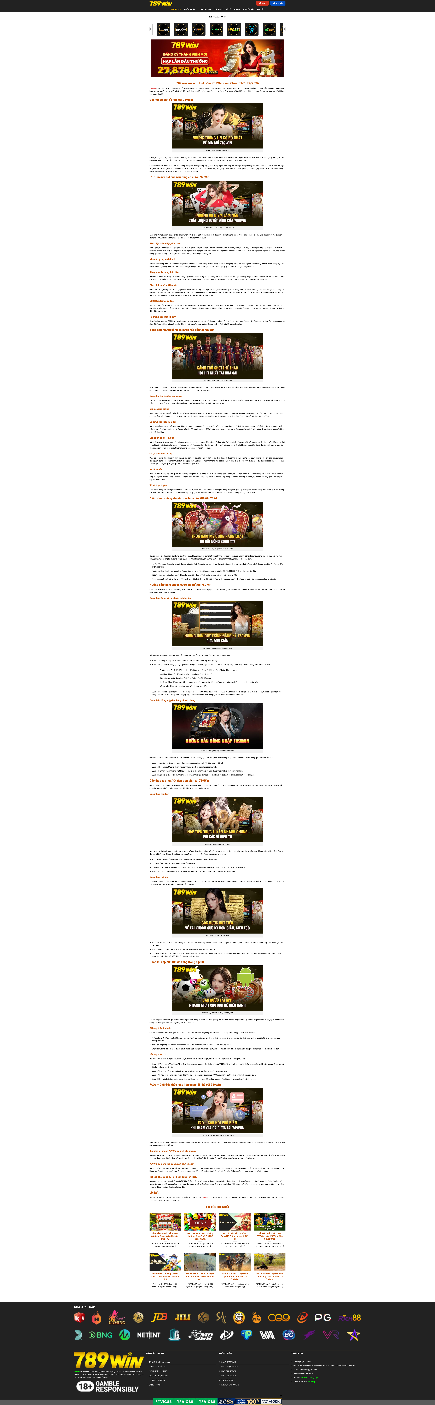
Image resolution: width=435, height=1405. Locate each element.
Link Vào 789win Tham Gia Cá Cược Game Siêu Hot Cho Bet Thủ (165, 1236)
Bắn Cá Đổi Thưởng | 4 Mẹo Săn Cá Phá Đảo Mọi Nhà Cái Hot (165, 1276)
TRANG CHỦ (176, 9)
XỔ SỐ (228, 9)
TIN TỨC (260, 9)
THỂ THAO (218, 9)
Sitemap (311, 1381)
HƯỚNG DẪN (189, 9)
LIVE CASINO (205, 9)
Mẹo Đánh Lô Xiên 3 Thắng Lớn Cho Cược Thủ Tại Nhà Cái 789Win (200, 1236)
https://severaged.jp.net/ (311, 1378)
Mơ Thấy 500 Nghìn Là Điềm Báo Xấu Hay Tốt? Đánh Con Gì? (200, 1276)
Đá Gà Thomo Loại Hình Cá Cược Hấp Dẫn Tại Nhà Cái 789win (269, 1276)
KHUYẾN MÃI (248, 9)
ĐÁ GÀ (237, 9)
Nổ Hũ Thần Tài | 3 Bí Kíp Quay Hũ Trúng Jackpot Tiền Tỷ (235, 1236)
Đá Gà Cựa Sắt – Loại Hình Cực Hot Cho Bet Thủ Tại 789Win (235, 1276)
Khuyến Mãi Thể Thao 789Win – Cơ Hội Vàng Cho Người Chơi (270, 1236)
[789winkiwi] (161, 3)
